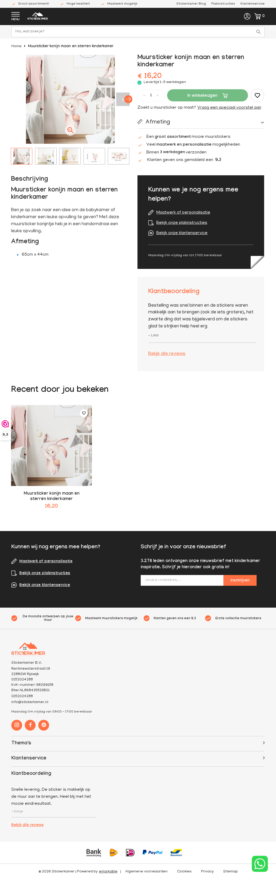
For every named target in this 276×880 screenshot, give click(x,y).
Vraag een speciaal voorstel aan (229, 107)
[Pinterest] (43, 725)
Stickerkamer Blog (191, 4)
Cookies (184, 872)
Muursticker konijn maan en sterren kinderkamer (70, 46)
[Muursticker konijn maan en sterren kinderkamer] (51, 445)
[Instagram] (16, 725)
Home (16, 46)
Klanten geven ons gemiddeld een (184, 160)
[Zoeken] (259, 31)
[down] (144, 95)
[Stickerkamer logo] (37, 16)
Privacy (207, 872)
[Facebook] (30, 725)
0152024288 (22, 696)
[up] (158, 95)
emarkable (108, 872)
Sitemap (230, 872)
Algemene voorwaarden (146, 872)
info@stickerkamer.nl (29, 702)
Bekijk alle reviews (166, 354)
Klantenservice (252, 4)
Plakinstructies (223, 4)
